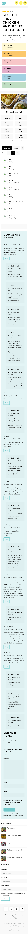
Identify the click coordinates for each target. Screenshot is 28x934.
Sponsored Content (15, 919)
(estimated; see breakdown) (14, 141)
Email (5, 791)
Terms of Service (18, 815)
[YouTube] (16, 909)
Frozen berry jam (11, 828)
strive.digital (16, 931)
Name (6, 782)
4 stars (7, 754)
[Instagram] (11, 909)
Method (16, 148)
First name (4, 869)
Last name (4, 877)
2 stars (5, 754)
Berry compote (11, 843)
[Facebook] (6, 909)
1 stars (4, 754)
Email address (5, 885)
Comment (7, 758)
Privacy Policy (10, 815)
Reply (6, 258)
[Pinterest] (22, 909)
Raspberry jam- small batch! (14, 857)
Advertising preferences (15, 917)
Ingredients (7, 148)
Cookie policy (19, 915)
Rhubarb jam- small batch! (14, 850)
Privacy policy (9, 915)
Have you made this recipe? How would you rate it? (13, 750)
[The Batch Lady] (3, 3)
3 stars (6, 754)
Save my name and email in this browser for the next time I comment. (13, 802)
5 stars (9, 754)
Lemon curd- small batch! (14, 835)
